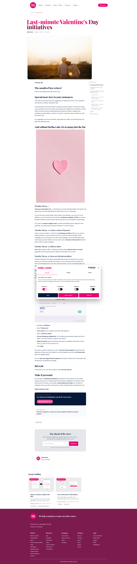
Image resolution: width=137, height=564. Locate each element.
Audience (32, 556)
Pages (31, 544)
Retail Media (33, 547)
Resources (67, 5)
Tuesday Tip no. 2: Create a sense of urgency (97, 97)
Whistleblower (96, 544)
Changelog (48, 538)
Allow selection (68, 295)
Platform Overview (34, 535)
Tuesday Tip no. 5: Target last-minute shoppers (97, 108)
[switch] (60, 289)
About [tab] (89, 272)
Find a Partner (65, 535)
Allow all (89, 295)
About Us (79, 535)
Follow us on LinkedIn (36, 527)
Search (32, 540)
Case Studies (49, 540)
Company (75, 5)
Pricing (55, 5)
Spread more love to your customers (96, 88)
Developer (64, 542)
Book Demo (103, 5)
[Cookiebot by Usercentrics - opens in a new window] (89, 268)
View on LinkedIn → (46, 459)
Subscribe (73, 443)
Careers (79, 540)
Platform (40, 5)
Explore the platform (44, 401)
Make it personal (94, 113)
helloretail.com (34, 524)
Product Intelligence (34, 553)
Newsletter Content (34, 549)
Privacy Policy (96, 538)
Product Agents (33, 538)
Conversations (49, 549)
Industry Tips (38, 12)
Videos (47, 542)
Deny (48, 295)
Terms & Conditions (97, 535)
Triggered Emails (34, 551)
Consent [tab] (47, 272)
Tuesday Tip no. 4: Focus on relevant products (97, 105)
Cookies (95, 540)
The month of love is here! (96, 85)
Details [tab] (68, 272)
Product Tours (49, 547)
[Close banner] (98, 267)
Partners (60, 5)
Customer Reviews (50, 544)
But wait (92, 111)
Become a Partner (66, 538)
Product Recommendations (36, 542)
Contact (79, 547)
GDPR (94, 542)
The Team (79, 538)
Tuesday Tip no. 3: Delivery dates (97, 101)
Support (79, 544)
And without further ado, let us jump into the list (97, 91)
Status (63, 540)
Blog (32, 12)
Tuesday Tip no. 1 (95, 94)
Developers (48, 5)
